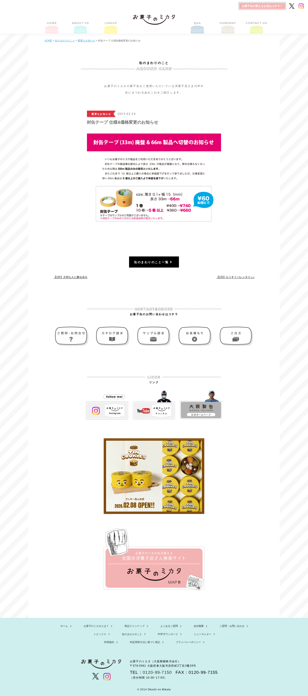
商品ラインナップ (110, 22)
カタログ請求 (113, 336)
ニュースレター (202, 634)
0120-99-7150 (157, 672)
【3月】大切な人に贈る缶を (70, 277)
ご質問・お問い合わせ (255, 22)
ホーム (64, 626)
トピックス (100, 634)
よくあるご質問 (197, 22)
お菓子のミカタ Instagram (107, 405)
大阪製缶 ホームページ (201, 405)
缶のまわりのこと (132, 634)
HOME (52, 22)
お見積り (194, 336)
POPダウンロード (168, 634)
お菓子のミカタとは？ (81, 22)
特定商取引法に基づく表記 (145, 642)
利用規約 (109, 642)
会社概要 (226, 22)
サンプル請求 (154, 336)
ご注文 (235, 336)
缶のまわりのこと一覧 (151, 262)
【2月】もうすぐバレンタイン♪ (235, 277)
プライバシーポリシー (188, 642)
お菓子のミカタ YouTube (154, 405)
